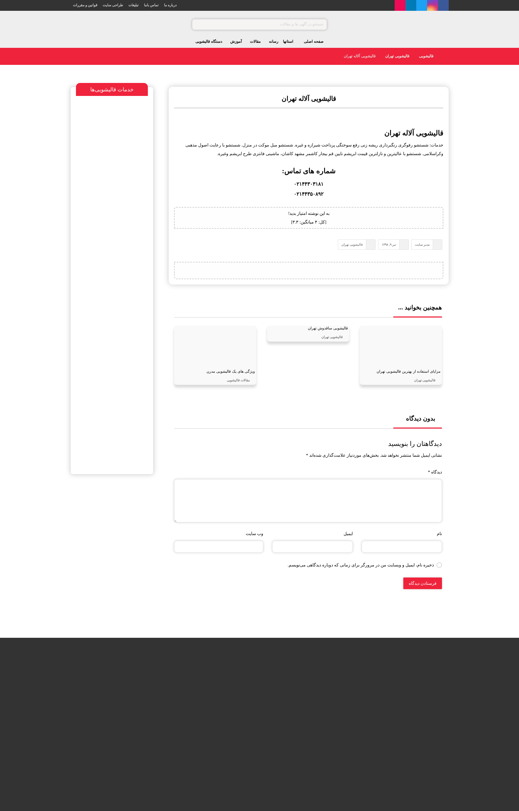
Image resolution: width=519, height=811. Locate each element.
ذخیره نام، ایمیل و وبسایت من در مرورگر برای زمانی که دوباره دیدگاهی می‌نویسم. (361, 565)
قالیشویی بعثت (210, 709)
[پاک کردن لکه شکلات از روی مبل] (145, 689)
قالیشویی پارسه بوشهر (117, 546)
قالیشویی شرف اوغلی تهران (101, 580)
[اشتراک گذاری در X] (335, 270)
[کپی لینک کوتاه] (281, 270)
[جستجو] (198, 24)
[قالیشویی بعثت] (239, 716)
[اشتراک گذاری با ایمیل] (295, 270)
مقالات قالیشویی (238, 380)
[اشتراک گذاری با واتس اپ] (322, 270)
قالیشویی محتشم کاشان (103, 505)
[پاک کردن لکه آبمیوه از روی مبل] (145, 716)
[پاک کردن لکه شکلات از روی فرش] (145, 744)
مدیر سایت (422, 244)
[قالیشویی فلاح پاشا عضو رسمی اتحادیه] (239, 689)
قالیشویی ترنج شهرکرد (118, 534)
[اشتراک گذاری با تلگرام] (308, 270)
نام (439, 533)
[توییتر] (421, 5)
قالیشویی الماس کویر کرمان (109, 568)
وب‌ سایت (254, 533)
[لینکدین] (410, 5)
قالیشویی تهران (352, 244)
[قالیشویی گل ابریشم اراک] (239, 744)
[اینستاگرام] (432, 5)
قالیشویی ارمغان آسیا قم (121, 557)
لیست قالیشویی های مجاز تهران (107, 591)
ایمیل (348, 533)
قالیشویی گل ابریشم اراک (201, 737)
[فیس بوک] (443, 5)
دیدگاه (435, 472)
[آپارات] (400, 5)
